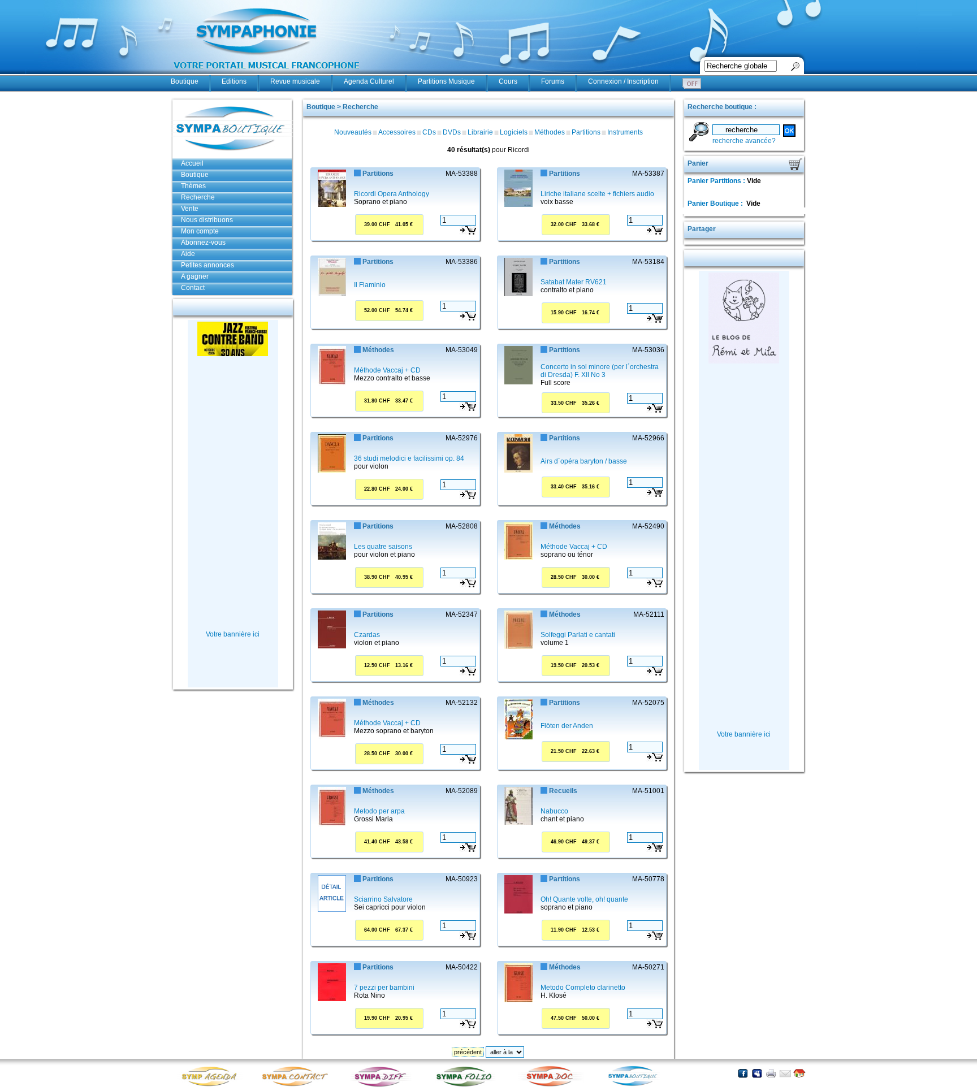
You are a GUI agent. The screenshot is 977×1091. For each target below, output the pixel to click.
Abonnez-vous (203, 242)
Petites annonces (207, 265)
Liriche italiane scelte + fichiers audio (597, 194)
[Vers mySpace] (757, 1073)
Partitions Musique (446, 81)
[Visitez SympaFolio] (467, 1086)
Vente (189, 209)
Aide (188, 254)
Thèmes (193, 186)
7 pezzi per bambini (384, 988)
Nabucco (554, 811)
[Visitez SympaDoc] (552, 1085)
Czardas (367, 635)
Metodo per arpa (379, 811)
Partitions (586, 132)
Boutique (184, 81)
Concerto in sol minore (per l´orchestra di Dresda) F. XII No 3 (600, 371)
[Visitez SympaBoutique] (637, 1086)
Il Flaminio (370, 285)
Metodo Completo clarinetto (583, 988)
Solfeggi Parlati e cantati (578, 635)
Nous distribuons (207, 220)
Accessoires (397, 132)
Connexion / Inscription (623, 81)
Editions (234, 81)
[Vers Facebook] (743, 1073)
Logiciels (514, 132)
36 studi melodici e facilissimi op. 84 (409, 458)
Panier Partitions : (717, 181)
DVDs (452, 132)
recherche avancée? (744, 141)
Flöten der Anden (567, 726)
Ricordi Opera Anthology (391, 194)
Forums (552, 81)
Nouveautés (352, 132)
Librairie (480, 132)
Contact (193, 288)
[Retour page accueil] (799, 1073)
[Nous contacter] (785, 1073)
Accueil (192, 163)
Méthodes (549, 132)
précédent (468, 1052)
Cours (508, 81)
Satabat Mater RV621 (574, 282)
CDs (429, 132)
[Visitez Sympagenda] (213, 1086)
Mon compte (200, 231)
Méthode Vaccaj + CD (387, 370)
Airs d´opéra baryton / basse (584, 461)
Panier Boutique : (716, 203)
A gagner (195, 276)
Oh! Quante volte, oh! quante (584, 899)
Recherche (198, 197)
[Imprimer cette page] (771, 1073)
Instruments (625, 132)
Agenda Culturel (369, 81)
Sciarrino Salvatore (383, 899)
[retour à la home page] (267, 75)
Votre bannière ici (233, 634)
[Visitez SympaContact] (298, 1086)
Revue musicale (295, 81)
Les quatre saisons (383, 547)
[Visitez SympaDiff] (382, 1086)
